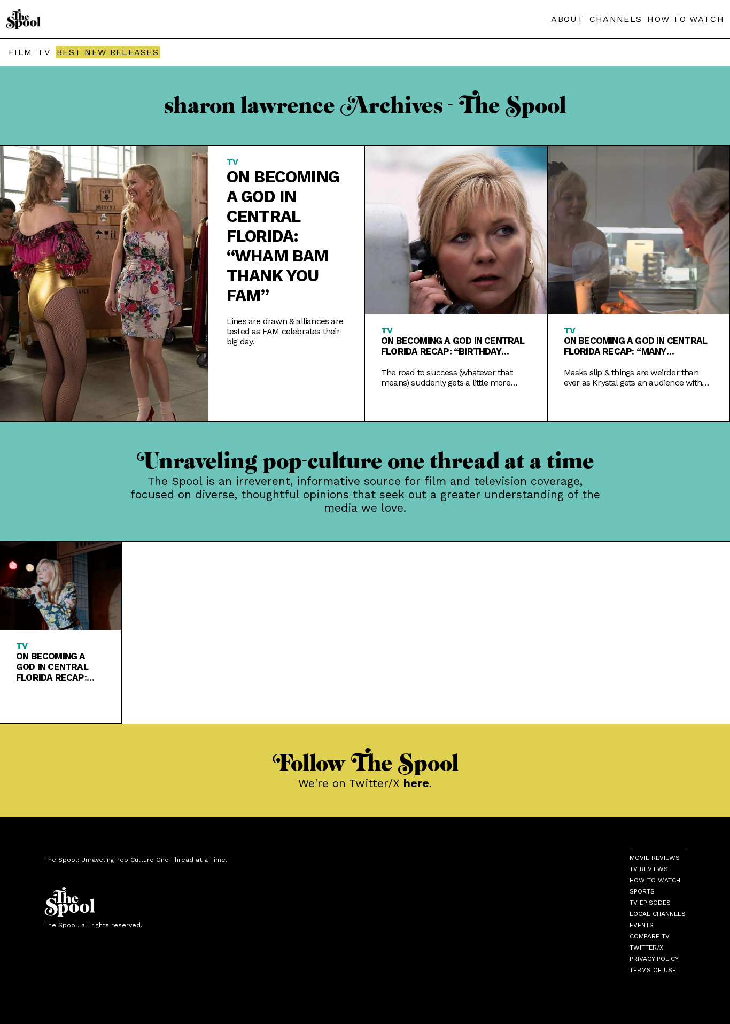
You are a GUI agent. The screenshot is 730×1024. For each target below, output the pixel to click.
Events (642, 925)
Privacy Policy (654, 959)
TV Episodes (650, 902)
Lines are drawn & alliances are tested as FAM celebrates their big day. (285, 331)
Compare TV (650, 936)
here (416, 783)
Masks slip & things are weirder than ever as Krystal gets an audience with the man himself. (633, 377)
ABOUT (567, 19)
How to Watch (655, 880)
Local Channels (658, 914)
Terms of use (653, 970)
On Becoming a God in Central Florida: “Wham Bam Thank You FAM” (283, 236)
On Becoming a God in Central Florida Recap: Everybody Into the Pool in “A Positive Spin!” (53, 667)
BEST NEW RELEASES (108, 52)
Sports (642, 891)
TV (43, 52)
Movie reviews (655, 857)
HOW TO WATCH (685, 19)
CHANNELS (615, 19)
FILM (20, 52)
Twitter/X (646, 947)
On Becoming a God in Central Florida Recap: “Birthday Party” (453, 346)
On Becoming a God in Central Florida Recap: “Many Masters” (636, 346)
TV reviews (649, 869)
